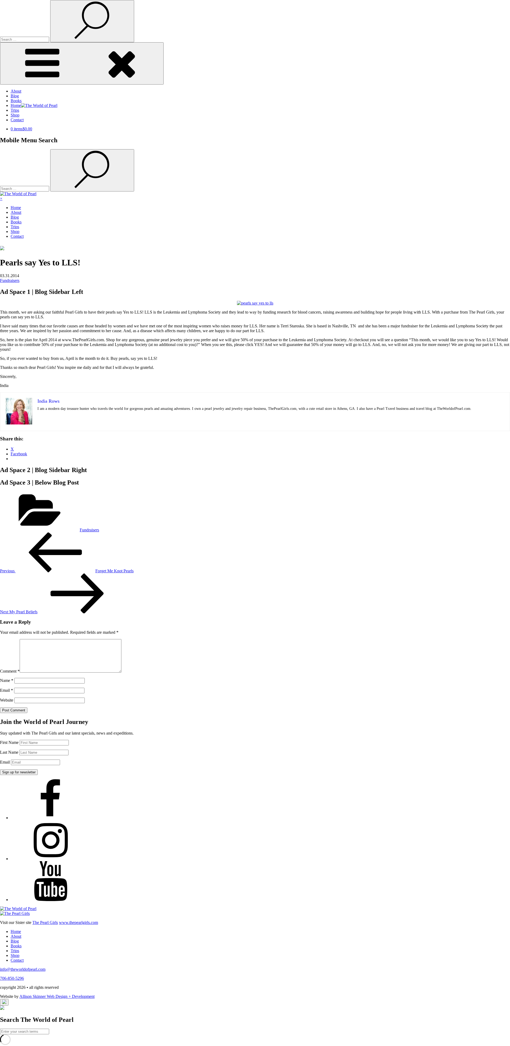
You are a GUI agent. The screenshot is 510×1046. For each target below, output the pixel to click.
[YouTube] (50, 899)
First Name (9, 742)
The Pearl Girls (45, 922)
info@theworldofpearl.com (22, 969)
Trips (15, 110)
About (16, 91)
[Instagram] (50, 858)
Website (6, 700)
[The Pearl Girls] (15, 913)
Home (16, 207)
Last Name (9, 752)
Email (6, 690)
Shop (15, 115)
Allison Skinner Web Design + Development (57, 996)
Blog (15, 96)
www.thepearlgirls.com (78, 922)
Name (6, 680)
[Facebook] (50, 817)
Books (16, 100)
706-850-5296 (12, 978)
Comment (10, 671)
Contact (17, 120)
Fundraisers (9, 280)
